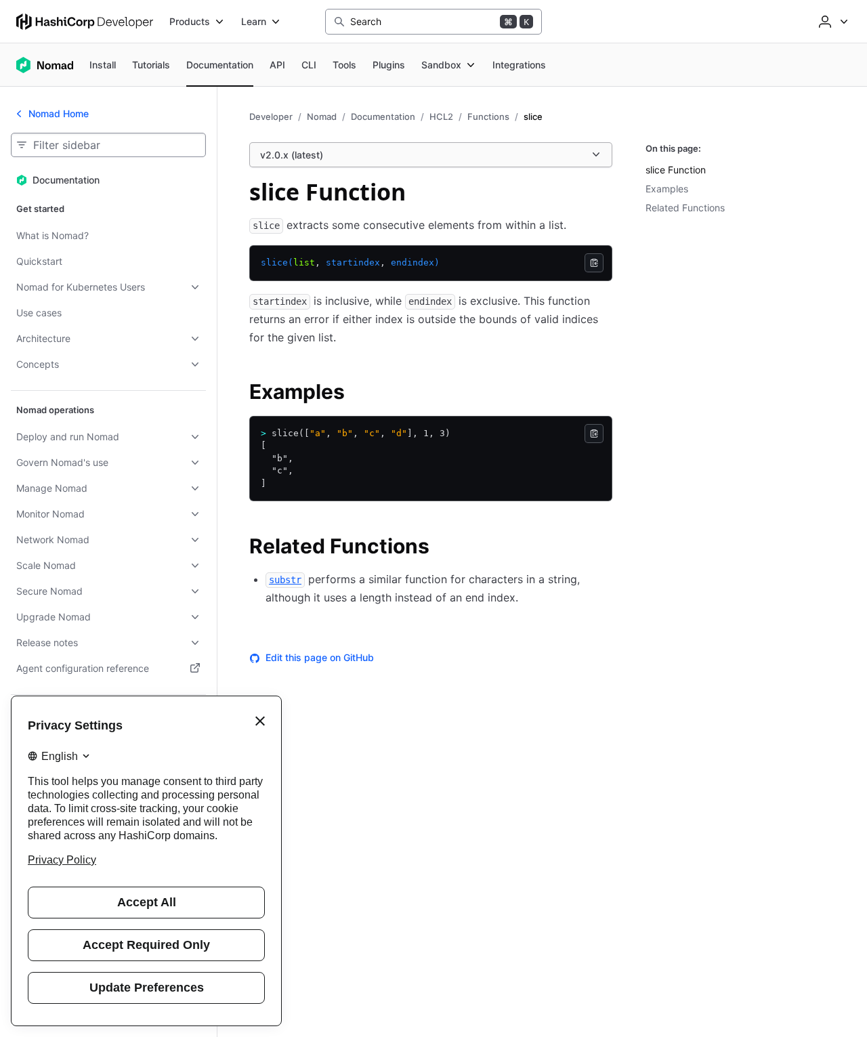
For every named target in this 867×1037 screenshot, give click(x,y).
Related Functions (685, 207)
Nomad (322, 116)
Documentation (383, 116)
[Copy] (594, 262)
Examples (667, 188)
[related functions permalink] (443, 548)
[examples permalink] (358, 393)
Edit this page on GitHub (320, 657)
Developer (271, 116)
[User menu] (832, 21)
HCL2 (441, 116)
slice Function (676, 169)
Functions (488, 116)
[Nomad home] (44, 65)
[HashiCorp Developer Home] (84, 22)
